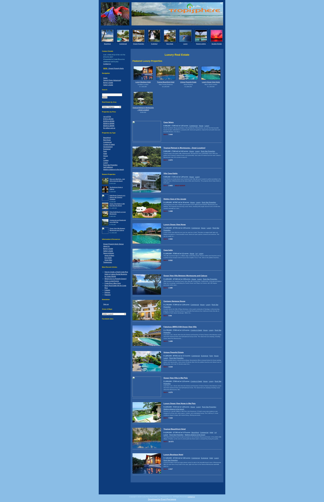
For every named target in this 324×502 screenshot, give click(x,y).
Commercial (123, 44)
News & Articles (108, 253)
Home (105, 78)
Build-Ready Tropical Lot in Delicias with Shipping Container (117, 197)
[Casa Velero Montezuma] (147, 141)
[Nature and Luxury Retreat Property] (188, 73)
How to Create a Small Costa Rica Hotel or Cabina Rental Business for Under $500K (116, 274)
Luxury (185, 44)
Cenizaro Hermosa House (174, 301)
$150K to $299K (108, 121)
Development (108, 147)
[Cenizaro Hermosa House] (147, 320)
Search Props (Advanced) (112, 80)
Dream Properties (138, 44)
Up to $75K (107, 117)
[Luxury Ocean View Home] (210, 73)
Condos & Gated (109, 144)
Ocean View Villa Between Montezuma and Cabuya (185, 276)
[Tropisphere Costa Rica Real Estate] (162, 14)
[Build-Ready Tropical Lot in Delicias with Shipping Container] (105, 200)
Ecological (154, 44)
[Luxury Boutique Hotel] (143, 73)
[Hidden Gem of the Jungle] (147, 217)
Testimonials (107, 262)
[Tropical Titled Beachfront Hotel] (165, 73)
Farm (105, 151)
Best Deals (169, 44)
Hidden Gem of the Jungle (175, 199)
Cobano (107, 290)
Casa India (168, 250)
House (105, 156)
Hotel (105, 154)
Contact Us (107, 64)
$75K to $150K (108, 119)
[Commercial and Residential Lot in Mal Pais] (105, 225)
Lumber (106, 160)
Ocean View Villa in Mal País (176, 378)
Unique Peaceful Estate (188, 82)
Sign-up (106, 304)
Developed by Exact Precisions (162, 499)
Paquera (107, 295)
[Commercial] (123, 36)
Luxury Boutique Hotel (143, 82)
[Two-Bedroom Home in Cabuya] (105, 192)
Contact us (191, 497)
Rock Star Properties (110, 165)
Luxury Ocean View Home (211, 82)
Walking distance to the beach (113, 169)
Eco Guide (108, 258)
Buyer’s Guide (108, 83)
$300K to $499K (108, 123)
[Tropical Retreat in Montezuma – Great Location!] (143, 98)
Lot (104, 158)
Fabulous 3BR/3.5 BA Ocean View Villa (180, 327)
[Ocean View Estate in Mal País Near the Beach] (105, 208)
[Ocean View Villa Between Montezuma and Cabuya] (105, 233)
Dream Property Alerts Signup (113, 244)
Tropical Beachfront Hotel (165, 82)
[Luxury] (185, 36)
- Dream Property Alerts (113, 68)
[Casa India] (147, 268)
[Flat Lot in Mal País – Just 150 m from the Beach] (105, 184)
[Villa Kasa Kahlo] (147, 192)
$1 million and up (109, 128)
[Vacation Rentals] (216, 36)
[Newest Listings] (201, 36)
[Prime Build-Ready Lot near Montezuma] (105, 217)
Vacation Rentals (216, 44)
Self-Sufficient (108, 167)
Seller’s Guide (108, 85)
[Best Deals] (170, 36)
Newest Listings (201, 44)
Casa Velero (169, 122)
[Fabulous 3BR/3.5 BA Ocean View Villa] (147, 345)
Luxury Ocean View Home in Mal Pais (180, 403)
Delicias (107, 292)
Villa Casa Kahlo (171, 173)
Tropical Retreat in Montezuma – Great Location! (184, 148)
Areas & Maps (109, 255)
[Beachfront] (107, 36)
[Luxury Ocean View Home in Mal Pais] (147, 422)
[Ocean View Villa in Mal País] (147, 396)
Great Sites (108, 260)
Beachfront (107, 44)
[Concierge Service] (138, 36)
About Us (106, 246)
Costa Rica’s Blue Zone (113, 283)
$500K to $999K (108, 126)
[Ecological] (154, 36)
